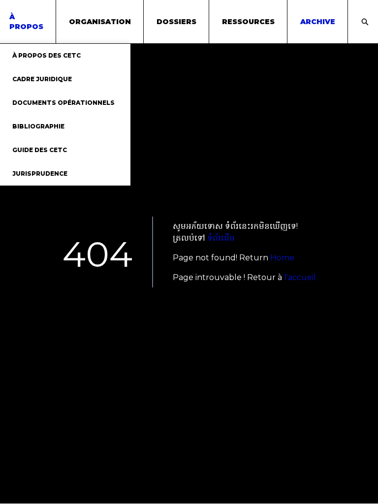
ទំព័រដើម (221, 238)
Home (282, 257)
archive (317, 21)
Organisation (100, 21)
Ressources (248, 21)
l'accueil (300, 277)
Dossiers (176, 21)
